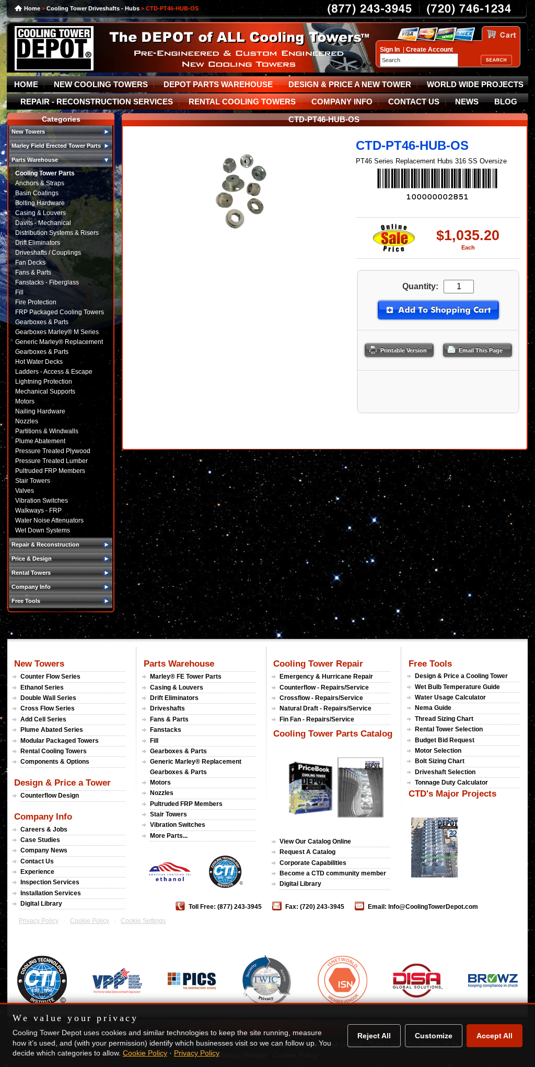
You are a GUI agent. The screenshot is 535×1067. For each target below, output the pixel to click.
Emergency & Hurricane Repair (326, 676)
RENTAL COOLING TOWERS (242, 102)
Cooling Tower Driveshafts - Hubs (92, 8)
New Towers (39, 663)
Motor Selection (438, 750)
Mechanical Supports (45, 391)
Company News (43, 850)
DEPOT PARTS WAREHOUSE (218, 84)
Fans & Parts (33, 272)
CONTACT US (413, 102)
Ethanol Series (42, 687)
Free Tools (430, 663)
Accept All (494, 1036)
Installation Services (50, 893)
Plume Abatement (40, 441)
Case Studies (40, 840)
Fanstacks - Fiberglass (47, 282)
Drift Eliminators (37, 242)
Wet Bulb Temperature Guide (457, 687)
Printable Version (403, 350)
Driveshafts (167, 708)
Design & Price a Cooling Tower (461, 676)
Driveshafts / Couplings (48, 252)
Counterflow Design (49, 795)
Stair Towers (32, 480)
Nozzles (26, 421)
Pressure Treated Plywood (52, 451)
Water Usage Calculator (450, 697)
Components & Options (54, 761)
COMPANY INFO (342, 102)
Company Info (43, 816)
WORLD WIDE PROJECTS (475, 84)
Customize (433, 1036)
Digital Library (41, 903)
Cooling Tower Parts (45, 173)
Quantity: (420, 286)
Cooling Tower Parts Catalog (332, 733)
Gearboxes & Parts (41, 322)
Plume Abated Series (51, 729)
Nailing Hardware (40, 411)
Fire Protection (35, 302)
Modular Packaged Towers (59, 740)
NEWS (467, 102)
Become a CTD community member (333, 873)
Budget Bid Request (444, 740)
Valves (24, 490)
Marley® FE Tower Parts (186, 676)
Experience (37, 871)
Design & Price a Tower (62, 782)
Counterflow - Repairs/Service (324, 687)
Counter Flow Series (50, 676)
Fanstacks (165, 729)
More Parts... (169, 835)
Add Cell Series (43, 719)
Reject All (374, 1036)
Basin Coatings (37, 193)
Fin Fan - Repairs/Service (317, 719)
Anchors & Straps (39, 183)
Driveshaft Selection (445, 772)
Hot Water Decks (39, 361)
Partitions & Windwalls (46, 431)
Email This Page (481, 350)
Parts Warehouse (179, 663)
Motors (24, 401)
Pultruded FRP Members (50, 471)
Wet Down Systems (42, 530)
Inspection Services (49, 882)
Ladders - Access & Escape (53, 371)
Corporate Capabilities (313, 863)
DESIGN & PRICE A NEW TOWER (349, 84)
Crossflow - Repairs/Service (321, 698)
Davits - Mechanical (43, 223)
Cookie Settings (143, 920)
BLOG (505, 102)
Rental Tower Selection (449, 729)
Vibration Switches (41, 500)
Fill (19, 292)
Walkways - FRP (38, 510)
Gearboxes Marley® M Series (57, 332)
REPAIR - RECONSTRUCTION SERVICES (96, 102)
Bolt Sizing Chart (439, 761)
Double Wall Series (48, 698)
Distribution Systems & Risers (57, 232)
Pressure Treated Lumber (51, 461)
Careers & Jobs (43, 829)
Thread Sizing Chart (444, 718)
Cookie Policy (89, 920)
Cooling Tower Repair (318, 663)
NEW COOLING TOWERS (101, 84)
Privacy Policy (39, 920)
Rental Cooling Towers (53, 751)
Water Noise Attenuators (49, 520)
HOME (26, 84)
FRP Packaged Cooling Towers (59, 312)
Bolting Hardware (40, 203)
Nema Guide (433, 708)
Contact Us (37, 861)
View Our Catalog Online (315, 841)
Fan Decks (30, 262)
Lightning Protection (43, 381)
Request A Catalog (307, 852)
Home (32, 8)
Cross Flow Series (47, 708)
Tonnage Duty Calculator (451, 782)
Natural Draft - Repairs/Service (325, 708)
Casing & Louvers (40, 213)
